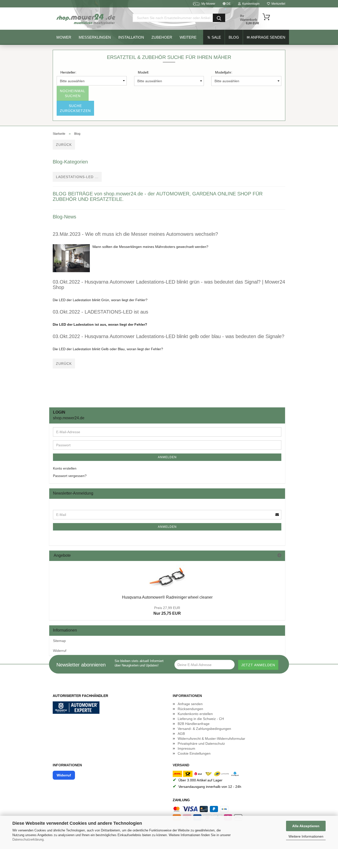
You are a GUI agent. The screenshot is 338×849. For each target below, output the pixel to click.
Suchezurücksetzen (75, 108)
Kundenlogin (250, 3)
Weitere (188, 37)
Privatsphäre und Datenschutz (201, 743)
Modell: (143, 72)
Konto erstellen (64, 468)
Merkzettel (277, 3)
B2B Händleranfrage (194, 724)
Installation (131, 37)
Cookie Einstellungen (194, 753)
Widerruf (59, 651)
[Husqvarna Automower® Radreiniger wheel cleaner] (167, 576)
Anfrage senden (190, 704)
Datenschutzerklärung (28, 839)
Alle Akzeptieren (305, 826)
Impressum (186, 748)
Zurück (64, 145)
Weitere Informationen (306, 836)
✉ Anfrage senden (266, 37)
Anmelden (167, 457)
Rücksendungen (190, 709)
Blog (234, 37)
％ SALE (214, 37)
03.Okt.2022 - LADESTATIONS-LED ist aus (100, 312)
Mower (63, 37)
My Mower (208, 3)
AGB (181, 734)
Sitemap (59, 641)
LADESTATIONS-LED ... (77, 177)
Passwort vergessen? (70, 476)
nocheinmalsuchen (72, 93)
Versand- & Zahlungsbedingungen (204, 729)
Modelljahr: (223, 72)
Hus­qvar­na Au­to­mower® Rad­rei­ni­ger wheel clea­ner (167, 597)
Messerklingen (95, 37)
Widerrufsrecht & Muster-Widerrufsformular (211, 739)
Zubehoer (161, 37)
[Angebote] (279, 555)
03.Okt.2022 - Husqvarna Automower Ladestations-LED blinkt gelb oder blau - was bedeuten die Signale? (168, 336)
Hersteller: (68, 72)
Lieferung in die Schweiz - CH (201, 719)
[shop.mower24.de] (86, 18)
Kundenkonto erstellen (195, 714)
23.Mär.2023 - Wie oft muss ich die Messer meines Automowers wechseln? (135, 234)
